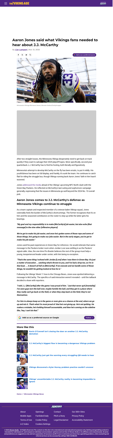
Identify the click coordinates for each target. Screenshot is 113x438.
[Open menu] (5, 3)
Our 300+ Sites (78, 412)
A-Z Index (24, 424)
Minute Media (14, 430)
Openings (40, 412)
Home (19, 394)
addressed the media (32, 185)
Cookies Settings (43, 424)
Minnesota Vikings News (34, 394)
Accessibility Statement (82, 420)
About (23, 412)
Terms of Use (26, 420)
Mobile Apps (25, 416)
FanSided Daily (42, 416)
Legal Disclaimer (61, 420)
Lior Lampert (21, 50)
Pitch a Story (59, 416)
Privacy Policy (78, 416)
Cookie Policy (41, 420)
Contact (57, 412)
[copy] (30, 54)
